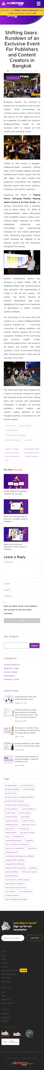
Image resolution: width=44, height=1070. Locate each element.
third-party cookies (29, 872)
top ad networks (11, 876)
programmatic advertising (15, 868)
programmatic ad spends (14, 860)
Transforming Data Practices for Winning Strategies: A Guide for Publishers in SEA (26, 759)
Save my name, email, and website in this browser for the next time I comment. (21, 609)
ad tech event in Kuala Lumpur (17, 805)
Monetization (9, 676)
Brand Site (6, 981)
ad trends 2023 (11, 817)
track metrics (10, 891)
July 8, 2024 (19, 737)
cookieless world (11, 825)
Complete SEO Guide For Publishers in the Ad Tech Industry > (31, 452)
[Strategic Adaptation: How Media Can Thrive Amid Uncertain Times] (9, 746)
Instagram (5, 1017)
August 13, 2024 (21, 703)
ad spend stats (28, 789)
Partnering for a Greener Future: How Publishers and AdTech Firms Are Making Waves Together (27, 730)
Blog (3, 956)
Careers (4, 963)
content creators (11, 430)
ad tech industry (25, 426)
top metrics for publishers (15, 883)
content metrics (28, 821)
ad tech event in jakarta (14, 801)
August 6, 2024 (20, 721)
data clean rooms (28, 825)
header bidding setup (13, 840)
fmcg (7, 836)
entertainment (10, 832)
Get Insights (11, 636)
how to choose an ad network (16, 844)
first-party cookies (27, 832)
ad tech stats (10, 813)
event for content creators (15, 435)
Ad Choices (6, 978)
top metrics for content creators (17, 880)
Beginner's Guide (11, 668)
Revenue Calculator (13, 970)
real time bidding (11, 872)
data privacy (10, 828)
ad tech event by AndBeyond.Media (19, 797)
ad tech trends (24, 813)
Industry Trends (10, 672)
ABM (13, 71)
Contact (4, 967)
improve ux (32, 848)
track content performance (15, 887)
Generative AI (18, 836)
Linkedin (4, 1021)
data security (24, 828)
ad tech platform (11, 809)
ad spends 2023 (27, 785)
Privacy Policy (12, 1058)
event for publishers (13, 440)
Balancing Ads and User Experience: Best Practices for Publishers (15, 546)
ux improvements (12, 895)
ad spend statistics (12, 789)
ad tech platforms (29, 809)
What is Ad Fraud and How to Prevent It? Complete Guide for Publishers (16, 518)
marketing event (11, 852)
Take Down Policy (9, 974)
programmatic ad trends (14, 864)
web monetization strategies (16, 899)
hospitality (29, 840)
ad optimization (11, 785)
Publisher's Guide (13, 78)
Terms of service (30, 1058)
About (3, 959)
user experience (25, 891)
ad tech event (10, 426)
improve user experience (14, 848)
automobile (25, 817)
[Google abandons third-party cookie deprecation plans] (9, 699)
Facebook (5, 1014)
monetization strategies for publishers (19, 856)
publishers (29, 440)
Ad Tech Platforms (12, 664)
